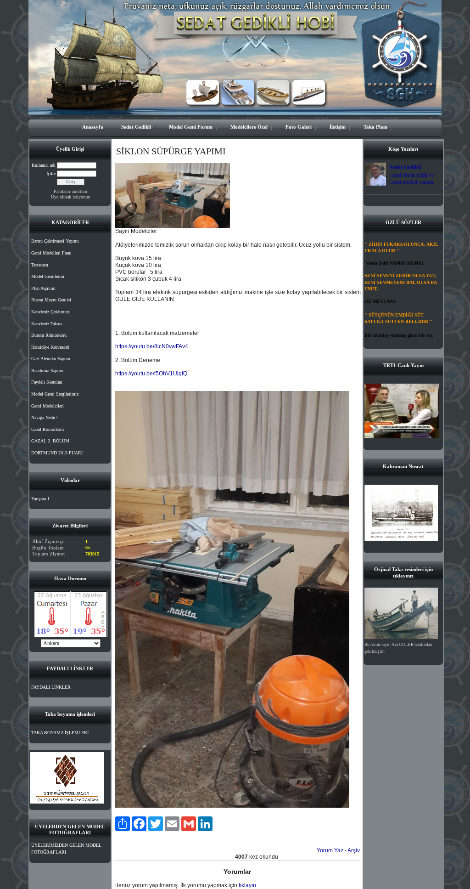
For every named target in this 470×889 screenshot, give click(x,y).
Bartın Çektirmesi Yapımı (55, 240)
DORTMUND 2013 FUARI (57, 452)
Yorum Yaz (330, 850)
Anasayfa (92, 127)
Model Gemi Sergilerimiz (54, 393)
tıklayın (247, 885)
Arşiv (353, 850)
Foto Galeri (298, 127)
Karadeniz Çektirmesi (51, 311)
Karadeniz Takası (46, 323)
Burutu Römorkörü (49, 335)
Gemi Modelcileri (47, 405)
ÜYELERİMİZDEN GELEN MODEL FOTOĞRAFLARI (66, 849)
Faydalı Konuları (46, 382)
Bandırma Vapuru (47, 370)
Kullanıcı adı (44, 165)
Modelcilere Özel (249, 127)
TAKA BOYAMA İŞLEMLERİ (60, 732)
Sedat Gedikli (136, 127)
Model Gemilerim (47, 276)
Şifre (51, 173)
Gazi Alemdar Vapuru (50, 358)
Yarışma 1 (40, 498)
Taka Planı (375, 127)
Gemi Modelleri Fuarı (51, 252)
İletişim (338, 127)
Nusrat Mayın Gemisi (51, 299)
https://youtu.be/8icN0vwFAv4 (151, 346)
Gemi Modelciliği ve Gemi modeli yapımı (411, 178)
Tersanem (39, 264)
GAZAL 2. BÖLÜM (50, 440)
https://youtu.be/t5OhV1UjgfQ (151, 373)
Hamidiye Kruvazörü (50, 347)
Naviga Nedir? (44, 417)
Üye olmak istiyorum (70, 196)
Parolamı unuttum (70, 191)
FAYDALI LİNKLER (51, 687)
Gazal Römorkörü (47, 429)
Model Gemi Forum (191, 127)
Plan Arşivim (43, 288)
